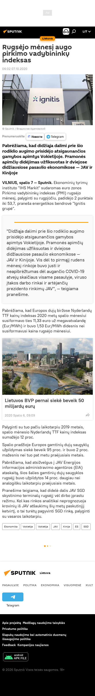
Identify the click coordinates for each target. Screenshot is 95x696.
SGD (86, 526)
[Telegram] (55, 136)
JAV (55, 526)
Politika (29, 585)
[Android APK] (16, 657)
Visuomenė (72, 585)
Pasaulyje (10, 585)
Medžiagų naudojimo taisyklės (44, 623)
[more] (87, 414)
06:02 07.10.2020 (14, 69)
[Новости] (35, 136)
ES (76, 526)
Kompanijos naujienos (33, 645)
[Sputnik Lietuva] (13, 33)
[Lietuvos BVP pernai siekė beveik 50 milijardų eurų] (47, 366)
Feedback (9, 645)
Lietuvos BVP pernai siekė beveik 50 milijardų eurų (44, 403)
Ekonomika (10, 526)
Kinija (66, 526)
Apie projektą (11, 623)
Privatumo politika (15, 629)
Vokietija (28, 526)
